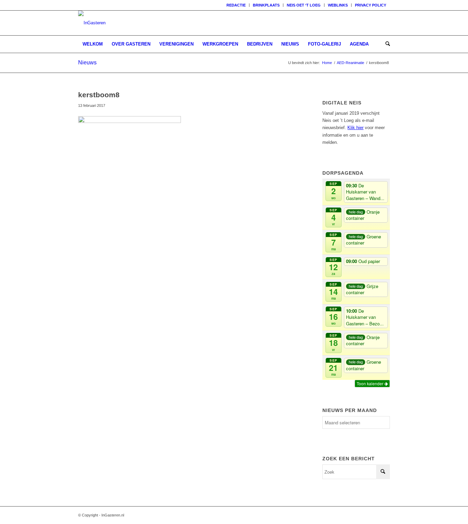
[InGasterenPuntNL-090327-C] (92, 23)
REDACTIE (236, 5)
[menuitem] (236, 5)
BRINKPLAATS (266, 5)
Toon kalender (370, 383)
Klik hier (355, 127)
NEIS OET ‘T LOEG (304, 5)
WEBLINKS (338, 5)
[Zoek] (385, 44)
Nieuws (87, 62)
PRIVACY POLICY (370, 5)
